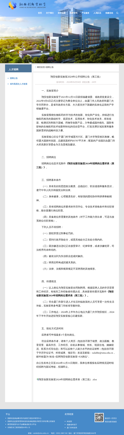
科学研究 (74, 13)
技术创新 (62, 13)
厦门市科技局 (72, 427)
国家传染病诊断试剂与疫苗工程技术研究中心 (24, 418)
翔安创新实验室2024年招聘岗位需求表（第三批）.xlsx (68, 379)
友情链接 (69, 414)
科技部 (69, 421)
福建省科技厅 (72, 424)
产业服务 (85, 13)
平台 (8, 414)
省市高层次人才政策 (18, 84)
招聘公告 (14, 78)
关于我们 (50, 13)
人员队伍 (97, 13)
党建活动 (109, 13)
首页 (40, 13)
